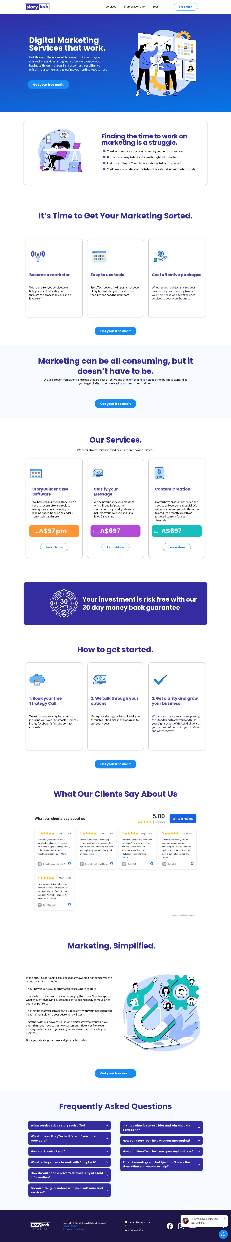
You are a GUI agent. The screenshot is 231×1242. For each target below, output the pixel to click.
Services (111, 6)
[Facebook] (170, 1226)
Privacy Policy (70, 1225)
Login (156, 6)
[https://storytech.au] (37, 7)
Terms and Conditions (74, 1229)
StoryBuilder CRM (134, 6)
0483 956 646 (135, 1229)
